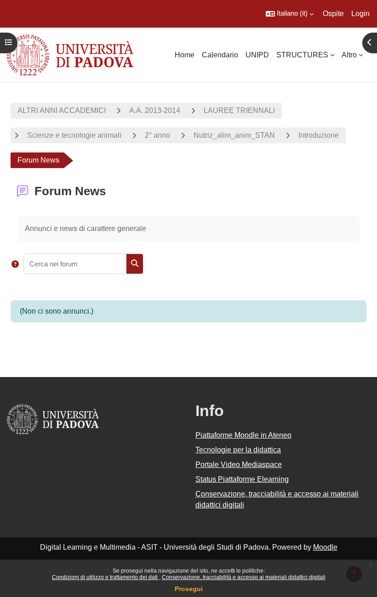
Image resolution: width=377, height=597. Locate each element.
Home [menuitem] (184, 55)
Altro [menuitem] (349, 55)
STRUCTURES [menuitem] (302, 55)
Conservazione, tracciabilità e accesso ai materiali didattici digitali (244, 577)
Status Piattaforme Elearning (242, 479)
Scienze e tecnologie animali (74, 135)
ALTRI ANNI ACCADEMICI (61, 110)
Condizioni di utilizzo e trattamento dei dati (105, 577)
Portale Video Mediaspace (238, 464)
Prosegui (189, 588)
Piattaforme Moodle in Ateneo (243, 435)
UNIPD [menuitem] (257, 55)
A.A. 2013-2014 (154, 110)
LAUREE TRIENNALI (239, 110)
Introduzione (318, 135)
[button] (289, 14)
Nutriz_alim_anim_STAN (234, 135)
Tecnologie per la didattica (238, 450)
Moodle (325, 547)
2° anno (157, 135)
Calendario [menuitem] (220, 55)
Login (360, 13)
